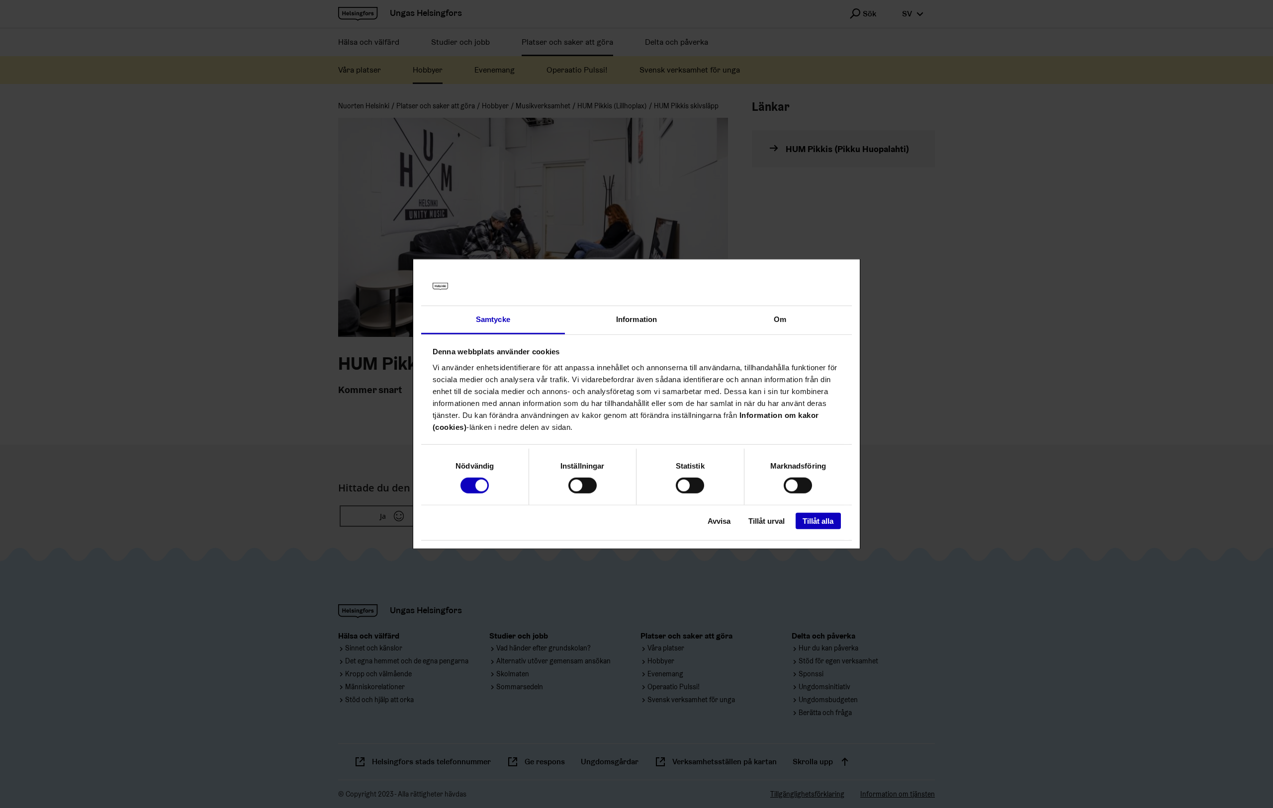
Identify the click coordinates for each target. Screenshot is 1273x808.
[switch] (582, 485)
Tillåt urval (766, 520)
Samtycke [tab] (493, 319)
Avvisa (719, 520)
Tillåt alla (818, 520)
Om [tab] (780, 319)
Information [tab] (636, 319)
